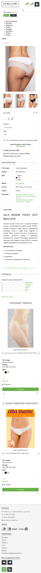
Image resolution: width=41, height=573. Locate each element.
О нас (3, 545)
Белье (31, 194)
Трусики (18, 198)
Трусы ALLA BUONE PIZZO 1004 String (15, 453)
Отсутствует (8, 127)
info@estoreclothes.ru (10, 520)
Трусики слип (18, 268)
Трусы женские (31, 196)
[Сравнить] (34, 113)
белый (25, 268)
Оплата (4, 540)
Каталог (25, 194)
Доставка (5, 537)
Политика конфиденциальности (12, 553)
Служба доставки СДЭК (11, 150)
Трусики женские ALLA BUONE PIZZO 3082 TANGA (19, 353)
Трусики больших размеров (24, 199)
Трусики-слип (20, 201)
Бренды (27, 201)
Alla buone (19, 194)
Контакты (5, 542)
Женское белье (21, 196)
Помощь (4, 548)
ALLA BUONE (20, 183)
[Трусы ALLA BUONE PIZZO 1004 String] (20, 428)
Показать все (32, 268)
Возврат (4, 550)
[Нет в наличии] (5, 134)
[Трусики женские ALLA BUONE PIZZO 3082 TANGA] (20, 328)
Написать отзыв (7, 296)
